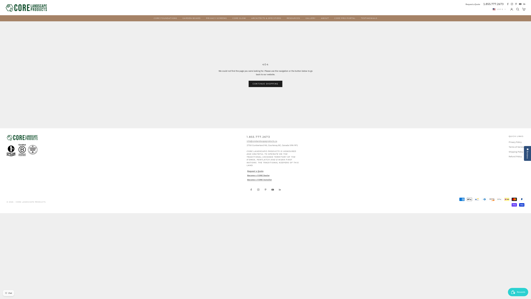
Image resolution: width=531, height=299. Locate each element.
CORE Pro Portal (345, 18)
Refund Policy (515, 156)
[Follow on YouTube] (520, 4)
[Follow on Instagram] (512, 4)
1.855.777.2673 (493, 4)
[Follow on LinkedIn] (524, 4)
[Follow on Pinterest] (516, 4)
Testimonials (369, 18)
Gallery (311, 18)
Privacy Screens (216, 18)
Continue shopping (265, 84)
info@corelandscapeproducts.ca (262, 141)
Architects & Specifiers (266, 18)
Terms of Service (516, 147)
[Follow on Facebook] (507, 4)
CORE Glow (239, 18)
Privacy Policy (515, 142)
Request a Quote (473, 4)
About (325, 18)
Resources (293, 18)
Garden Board (192, 18)
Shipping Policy (516, 151)
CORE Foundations (165, 18)
